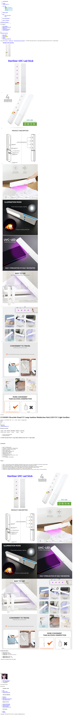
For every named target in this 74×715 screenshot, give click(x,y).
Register (7, 20)
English (4, 3)
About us (4, 36)
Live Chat (4, 6)
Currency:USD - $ (6, 4)
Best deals (4, 35)
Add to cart (2, 425)
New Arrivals (5, 34)
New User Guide (8, 15)
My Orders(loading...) (6, 18)
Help (3, 14)
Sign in (4, 20)
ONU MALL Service (6, 699)
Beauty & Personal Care (7, 27)
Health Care (5, 28)
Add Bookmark (5, 1)
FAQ (6, 16)
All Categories (5, 26)
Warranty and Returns (6, 692)
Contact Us (4, 697)
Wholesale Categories (4, 33)
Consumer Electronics (6, 29)
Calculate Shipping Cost (4, 426)
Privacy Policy (5, 691)
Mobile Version (5, 12)
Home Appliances (6, 30)
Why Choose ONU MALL (7, 698)
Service (4, 37)
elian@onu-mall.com (6, 680)
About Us (4, 696)
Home (6, 40)
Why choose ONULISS (7, 38)
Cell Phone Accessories (4, 22)
